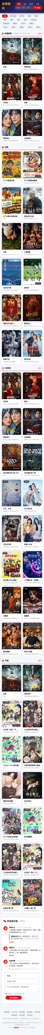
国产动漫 (13, 16)
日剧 (4, 20)
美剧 (29, 16)
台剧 (18, 20)
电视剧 (31, 4)
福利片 (38, 27)
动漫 (37, 4)
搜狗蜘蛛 (14, 1015)
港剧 (11, 20)
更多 (39, 33)
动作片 (23, 23)
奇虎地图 (22, 1015)
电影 (24, 4)
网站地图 (7, 1012)
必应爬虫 (29, 1015)
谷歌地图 (29, 1012)
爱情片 (31, 23)
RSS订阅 (14, 1012)
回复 (12, 942)
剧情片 (22, 27)
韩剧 (36, 16)
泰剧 (25, 20)
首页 (19, 4)
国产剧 (22, 16)
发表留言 (14, 998)
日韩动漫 (33, 20)
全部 (4, 16)
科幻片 (5, 27)
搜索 (38, 8)
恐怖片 (14, 27)
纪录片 (30, 27)
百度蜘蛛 (22, 1012)
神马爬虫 (37, 1012)
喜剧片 (15, 23)
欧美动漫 (6, 23)
